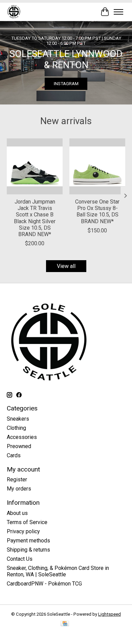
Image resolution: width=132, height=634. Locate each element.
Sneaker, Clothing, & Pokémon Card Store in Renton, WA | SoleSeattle (58, 571)
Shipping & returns (28, 549)
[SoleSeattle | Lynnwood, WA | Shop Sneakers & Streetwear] (14, 12)
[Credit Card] (65, 624)
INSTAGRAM (66, 83)
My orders (19, 488)
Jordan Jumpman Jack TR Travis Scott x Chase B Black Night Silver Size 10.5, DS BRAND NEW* (35, 217)
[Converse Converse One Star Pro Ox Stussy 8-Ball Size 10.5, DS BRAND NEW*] (97, 166)
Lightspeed (109, 614)
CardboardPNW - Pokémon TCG (44, 583)
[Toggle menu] (118, 12)
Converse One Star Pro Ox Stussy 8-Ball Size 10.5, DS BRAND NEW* (97, 211)
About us (17, 513)
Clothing (16, 428)
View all (66, 266)
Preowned (19, 446)
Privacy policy (23, 531)
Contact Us (19, 559)
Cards (14, 455)
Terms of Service (27, 522)
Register (17, 479)
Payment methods (28, 540)
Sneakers (18, 419)
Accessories (22, 437)
